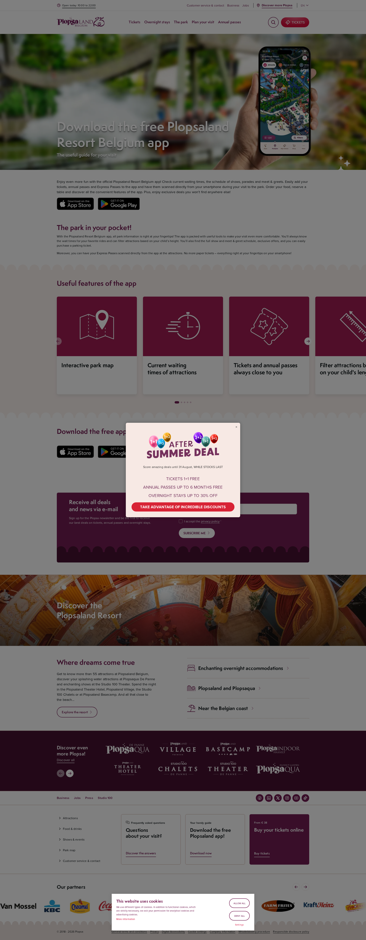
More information (125, 919)
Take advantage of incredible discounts (183, 507)
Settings (239, 925)
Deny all (239, 915)
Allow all (240, 903)
